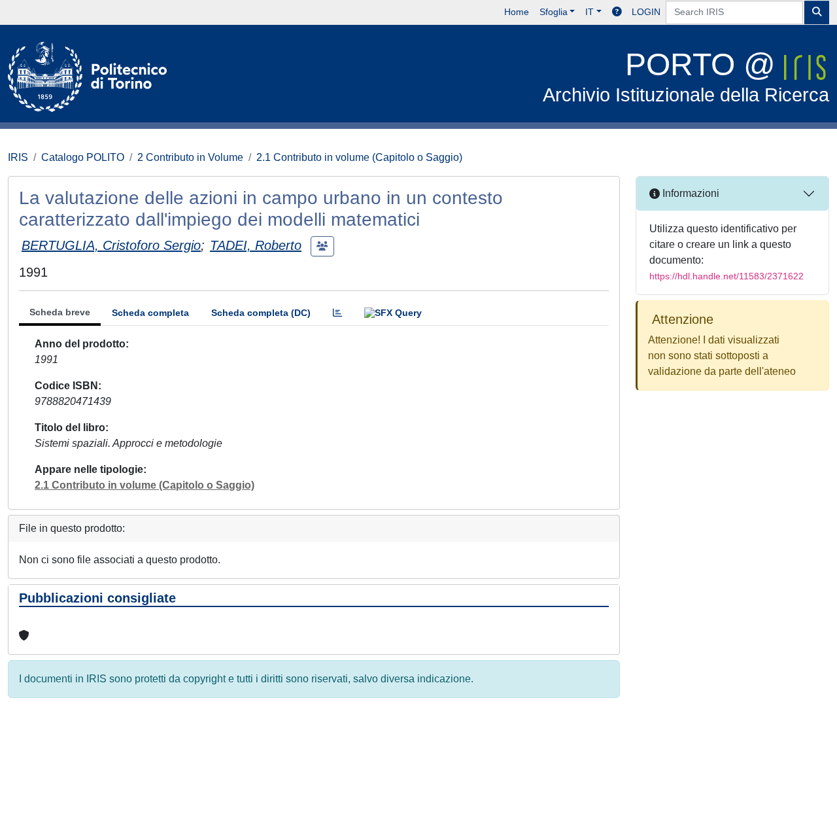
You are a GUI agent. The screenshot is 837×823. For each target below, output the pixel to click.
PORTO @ (686, 76)
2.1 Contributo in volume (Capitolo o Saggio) (359, 157)
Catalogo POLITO (82, 157)
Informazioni (689, 193)
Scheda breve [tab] (59, 312)
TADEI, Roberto (255, 245)
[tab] (337, 313)
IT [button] (589, 12)
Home (516, 12)
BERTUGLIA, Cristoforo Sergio (111, 245)
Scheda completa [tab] (150, 312)
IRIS (18, 157)
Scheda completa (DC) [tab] (261, 312)
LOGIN (646, 12)
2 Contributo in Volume (190, 157)
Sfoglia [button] (553, 12)
